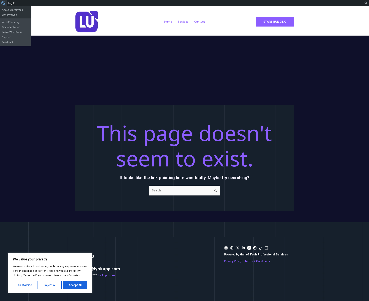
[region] (50, 273)
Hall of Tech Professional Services (264, 254)
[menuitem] (3, 3)
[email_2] (260, 248)
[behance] (237, 248)
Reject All (50, 285)
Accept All (75, 285)
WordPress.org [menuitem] (11, 22)
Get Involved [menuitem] (9, 14)
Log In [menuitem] (11, 3)
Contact (199, 21)
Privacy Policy (233, 261)
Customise (25, 285)
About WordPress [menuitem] (12, 9)
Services (183, 21)
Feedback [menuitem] (7, 42)
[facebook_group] (266, 248)
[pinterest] (232, 248)
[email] (255, 248)
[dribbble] (249, 248)
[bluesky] (243, 248)
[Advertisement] (184, 64)
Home (168, 21)
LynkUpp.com (106, 275)
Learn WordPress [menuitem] (12, 32)
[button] (275, 22)
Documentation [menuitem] (11, 27)
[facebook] (226, 248)
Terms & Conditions (257, 261)
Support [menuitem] (7, 37)
